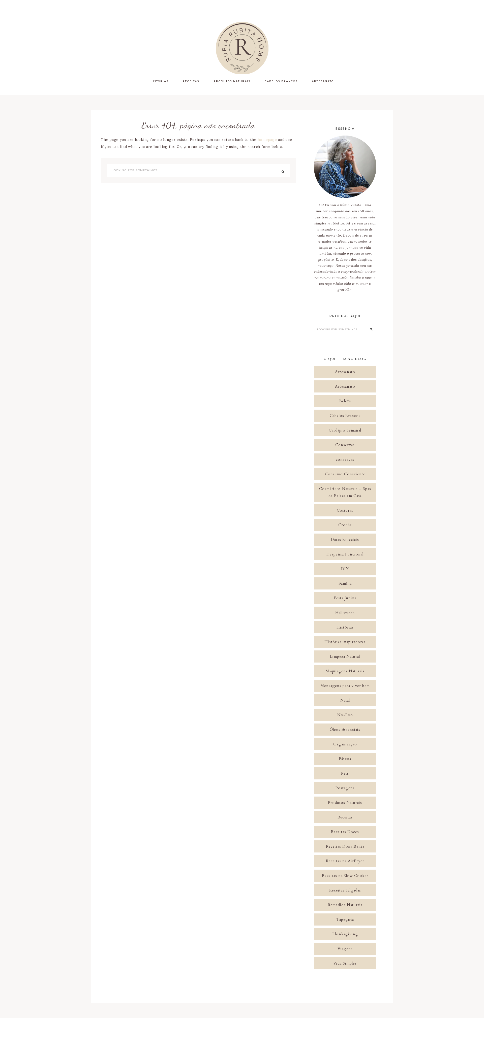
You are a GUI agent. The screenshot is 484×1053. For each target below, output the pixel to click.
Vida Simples (345, 963)
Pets (345, 773)
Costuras (345, 510)
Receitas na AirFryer (345, 861)
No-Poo (345, 714)
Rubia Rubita (242, 47)
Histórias (345, 627)
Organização (345, 744)
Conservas (345, 444)
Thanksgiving (345, 934)
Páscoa (345, 758)
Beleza (345, 401)
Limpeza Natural (345, 656)
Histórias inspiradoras (345, 641)
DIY (345, 568)
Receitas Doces (345, 831)
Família (345, 583)
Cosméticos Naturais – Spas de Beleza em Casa (345, 492)
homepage (267, 139)
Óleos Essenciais (345, 729)
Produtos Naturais (345, 802)
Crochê (345, 525)
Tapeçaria (345, 919)
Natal (345, 700)
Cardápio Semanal (345, 430)
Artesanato (345, 371)
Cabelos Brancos (345, 415)
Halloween (345, 612)
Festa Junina (345, 598)
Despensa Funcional (345, 554)
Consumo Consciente (345, 474)
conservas (345, 459)
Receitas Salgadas (345, 890)
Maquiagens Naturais (345, 671)
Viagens (345, 948)
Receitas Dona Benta (345, 846)
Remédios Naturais (345, 904)
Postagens (345, 788)
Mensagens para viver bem (345, 685)
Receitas (345, 817)
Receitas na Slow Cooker (345, 875)
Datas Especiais (345, 539)
